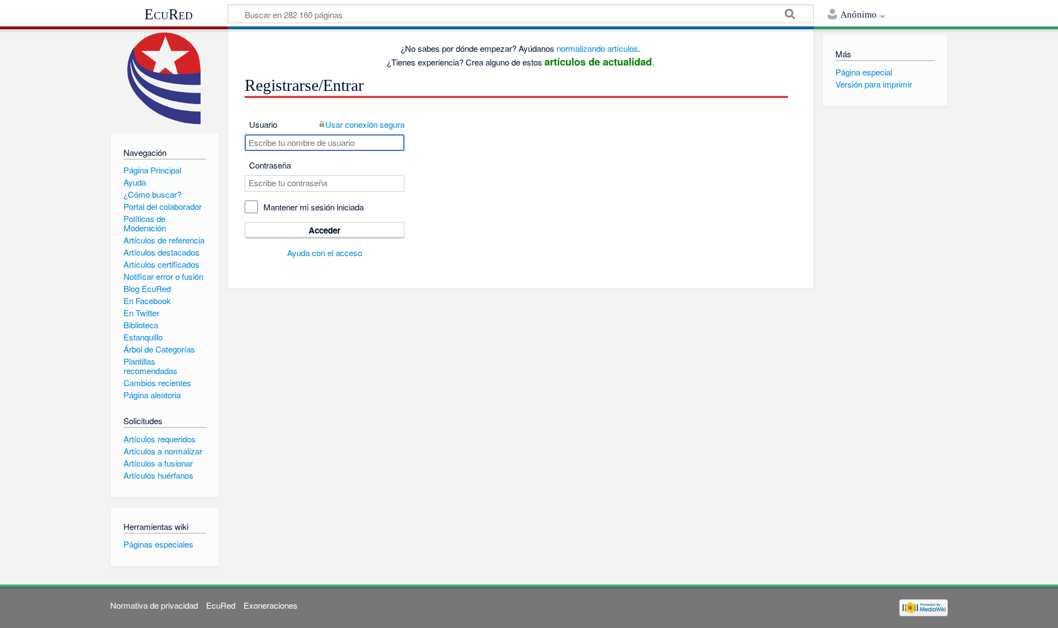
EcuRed (168, 14)
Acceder (325, 230)
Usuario (263, 124)
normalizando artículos (597, 48)
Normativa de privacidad (154, 605)
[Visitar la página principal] (164, 78)
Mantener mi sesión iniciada (313, 207)
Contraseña (270, 165)
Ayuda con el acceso (324, 252)
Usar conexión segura (364, 124)
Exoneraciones (271, 605)
